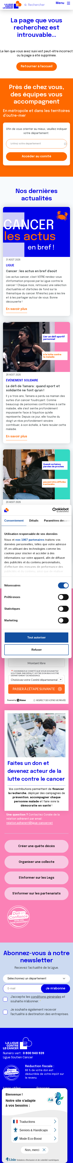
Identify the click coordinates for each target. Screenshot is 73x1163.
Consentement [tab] (14, 520)
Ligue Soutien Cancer (18, 1057)
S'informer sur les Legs (36, 877)
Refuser (36, 649)
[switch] (63, 597)
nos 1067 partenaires (29, 539)
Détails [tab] (33, 520)
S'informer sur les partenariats (36, 893)
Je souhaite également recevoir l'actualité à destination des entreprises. (39, 1012)
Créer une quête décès (36, 846)
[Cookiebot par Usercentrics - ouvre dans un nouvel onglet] (52, 510)
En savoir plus (16, 309)
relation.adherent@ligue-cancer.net (29, 823)
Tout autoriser (36, 637)
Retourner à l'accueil (36, 66)
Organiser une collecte (36, 862)
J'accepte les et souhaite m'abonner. (37, 999)
